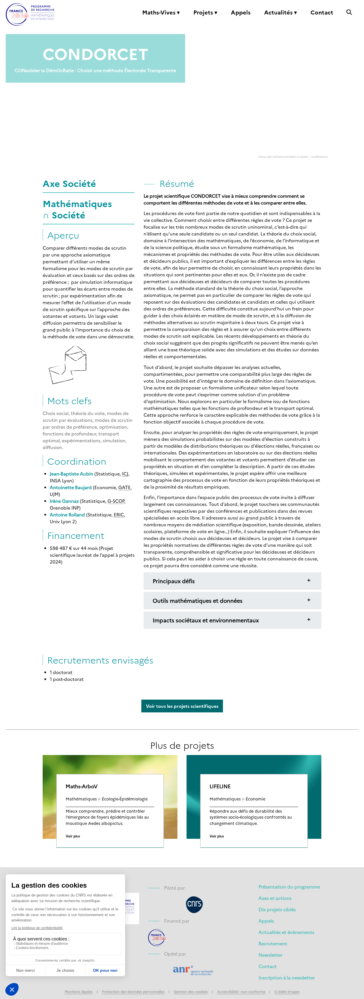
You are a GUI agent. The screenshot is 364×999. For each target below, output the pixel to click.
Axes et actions (274, 898)
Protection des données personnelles (133, 991)
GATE (124, 487)
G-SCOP (115, 501)
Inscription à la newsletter (286, 977)
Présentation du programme (289, 886)
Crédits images (287, 991)
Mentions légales (79, 991)
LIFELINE (220, 786)
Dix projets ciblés (277, 909)
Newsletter (270, 955)
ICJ (125, 473)
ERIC (119, 514)
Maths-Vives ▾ (161, 12)
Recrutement (272, 943)
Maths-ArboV (82, 786)
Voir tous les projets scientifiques (182, 706)
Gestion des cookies (191, 991)
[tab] (232, 581)
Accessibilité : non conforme (241, 991)
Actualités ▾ (280, 12)
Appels (241, 12)
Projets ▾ (205, 12)
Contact (322, 12)
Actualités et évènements (286, 932)
